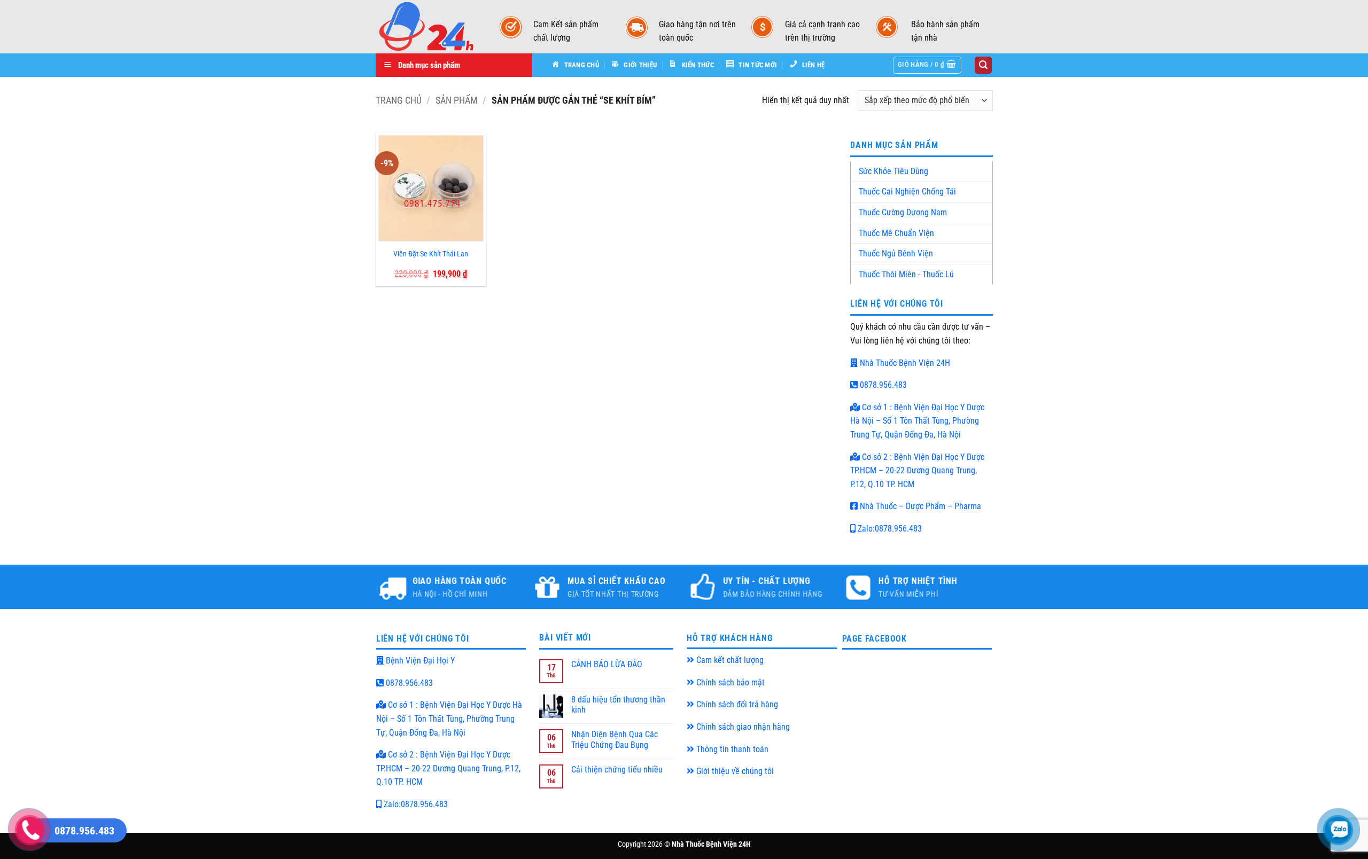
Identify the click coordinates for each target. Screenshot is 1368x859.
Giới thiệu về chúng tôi (734, 771)
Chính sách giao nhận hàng (742, 727)
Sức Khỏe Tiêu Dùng (893, 171)
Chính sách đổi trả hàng (736, 704)
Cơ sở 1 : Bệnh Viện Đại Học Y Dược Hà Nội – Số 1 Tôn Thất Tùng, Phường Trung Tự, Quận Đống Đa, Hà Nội (917, 421)
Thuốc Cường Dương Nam (903, 212)
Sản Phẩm (457, 100)
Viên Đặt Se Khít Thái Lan (430, 254)
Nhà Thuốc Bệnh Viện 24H (904, 363)
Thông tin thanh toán (731, 749)
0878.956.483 (882, 385)
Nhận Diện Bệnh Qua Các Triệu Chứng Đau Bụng (614, 739)
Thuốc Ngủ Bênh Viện (896, 253)
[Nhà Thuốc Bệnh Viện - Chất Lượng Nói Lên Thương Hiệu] (427, 26)
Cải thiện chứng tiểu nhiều (617, 769)
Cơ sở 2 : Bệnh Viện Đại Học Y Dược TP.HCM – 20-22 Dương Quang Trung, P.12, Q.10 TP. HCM (917, 470)
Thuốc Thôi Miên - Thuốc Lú (906, 274)
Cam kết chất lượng (729, 660)
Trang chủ (399, 100)
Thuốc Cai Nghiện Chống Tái (907, 191)
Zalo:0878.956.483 (889, 529)
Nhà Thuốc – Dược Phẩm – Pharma (919, 506)
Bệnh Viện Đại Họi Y (419, 660)
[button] (927, 65)
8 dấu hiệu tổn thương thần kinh (618, 704)
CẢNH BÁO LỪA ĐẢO (606, 664)
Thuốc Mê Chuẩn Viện (896, 233)
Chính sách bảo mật (729, 682)
